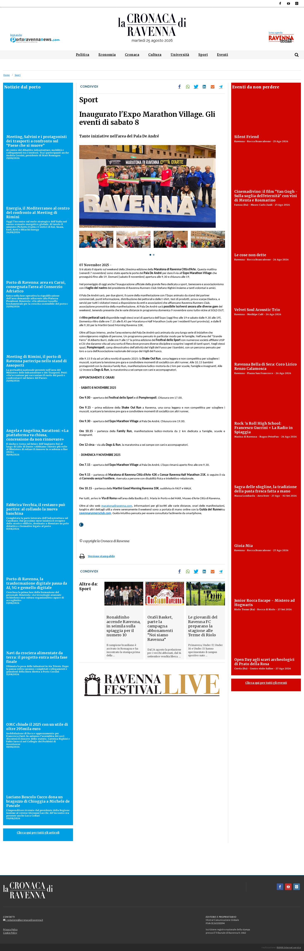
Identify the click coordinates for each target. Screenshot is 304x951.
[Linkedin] (204, 86)
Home (6, 75)
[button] (150, 255)
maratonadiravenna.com (116, 506)
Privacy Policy (10, 929)
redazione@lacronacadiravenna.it (24, 920)
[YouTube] (288, 3)
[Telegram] (221, 86)
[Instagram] (297, 3)
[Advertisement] (152, 860)
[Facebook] (280, 3)
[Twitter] (196, 86)
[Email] (212, 86)
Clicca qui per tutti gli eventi (266, 683)
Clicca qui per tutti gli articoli (38, 832)
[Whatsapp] (188, 86)
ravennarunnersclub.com (95, 513)
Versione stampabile (101, 556)
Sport (17, 75)
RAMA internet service (289, 947)
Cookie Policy (10, 932)
